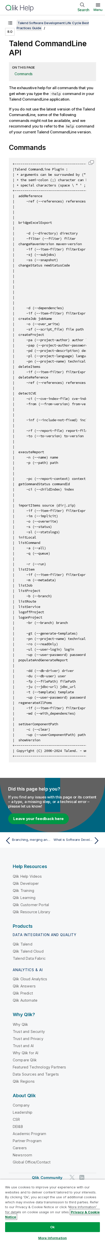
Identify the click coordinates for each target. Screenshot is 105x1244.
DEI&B (18, 1126)
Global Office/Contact (31, 1162)
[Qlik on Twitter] (72, 1178)
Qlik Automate (25, 1000)
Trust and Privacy (28, 1038)
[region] (52, 1211)
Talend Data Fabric (29, 958)
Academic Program (29, 1133)
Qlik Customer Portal (31, 905)
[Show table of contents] (10, 23)
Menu (98, 10)
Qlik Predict (23, 993)
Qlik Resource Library (31, 912)
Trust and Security (29, 1031)
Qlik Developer (26, 883)
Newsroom (22, 1155)
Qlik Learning (24, 897)
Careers (20, 1148)
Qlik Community (47, 1177)
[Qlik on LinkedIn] (82, 1178)
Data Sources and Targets (36, 1074)
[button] (91, 162)
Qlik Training (23, 890)
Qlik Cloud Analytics (30, 979)
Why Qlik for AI (25, 1053)
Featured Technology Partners (39, 1067)
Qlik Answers (24, 986)
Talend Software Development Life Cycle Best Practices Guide (53, 25)
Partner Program (27, 1141)
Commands (24, 74)
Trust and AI (23, 1046)
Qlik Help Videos (27, 876)
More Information (52, 1238)
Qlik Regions (24, 1081)
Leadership (23, 1112)
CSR (16, 1119)
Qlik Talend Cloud (28, 951)
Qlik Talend (22, 944)
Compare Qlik (25, 1060)
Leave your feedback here (38, 818)
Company (21, 1105)
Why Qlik (20, 1024)
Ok (52, 1227)
